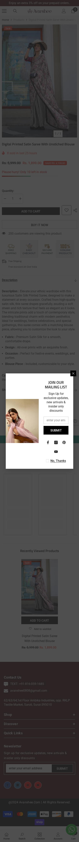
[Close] (73, 373)
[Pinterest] (64, 442)
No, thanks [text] (58, 461)
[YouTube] (56, 452)
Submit (56, 430)
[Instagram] (56, 442)
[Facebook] (48, 442)
